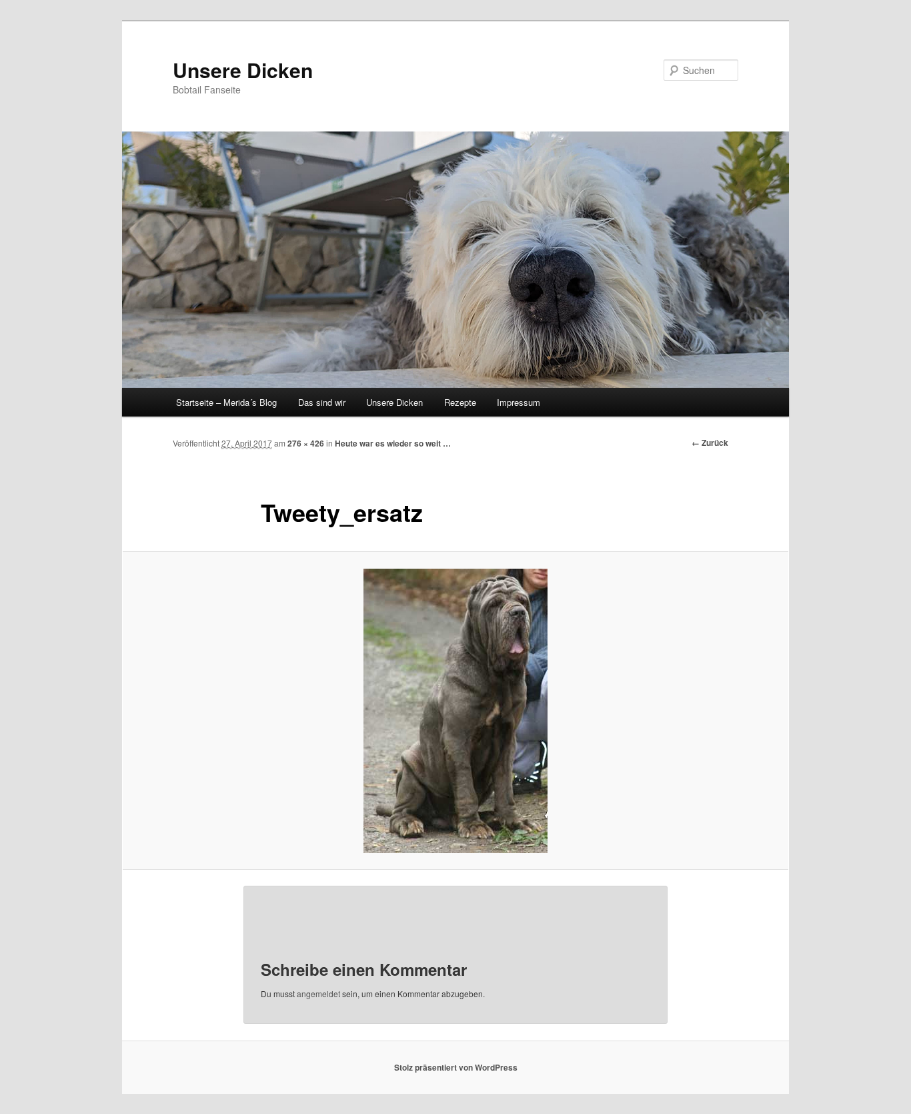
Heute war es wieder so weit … (393, 443)
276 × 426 (305, 443)
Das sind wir (321, 402)
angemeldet (318, 993)
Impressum (518, 402)
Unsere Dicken (243, 69)
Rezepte (460, 402)
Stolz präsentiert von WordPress (456, 1067)
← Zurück (710, 443)
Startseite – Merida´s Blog (226, 402)
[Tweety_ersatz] (455, 711)
